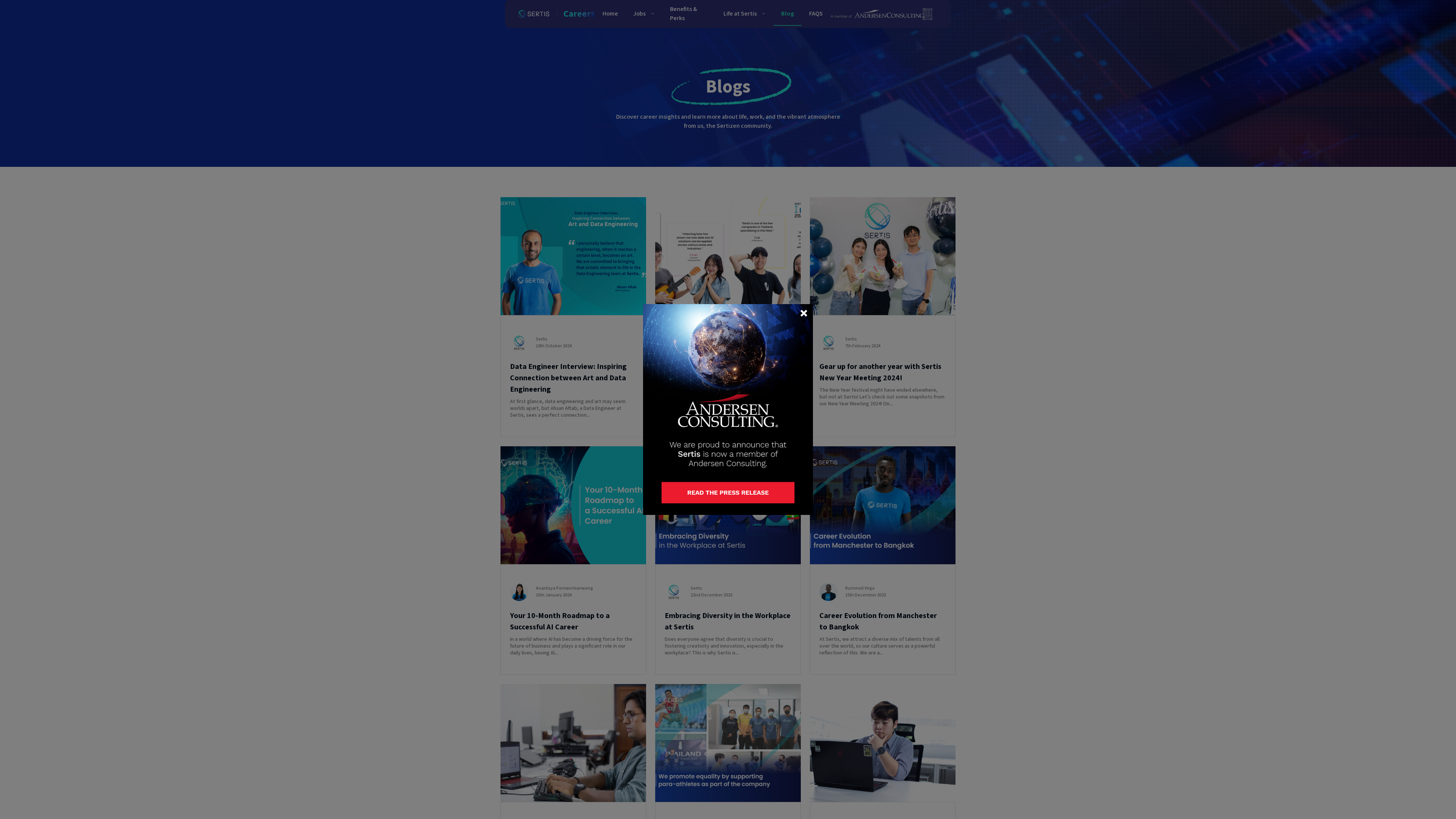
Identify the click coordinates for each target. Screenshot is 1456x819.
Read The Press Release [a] (693, 487)
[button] (804, 313)
